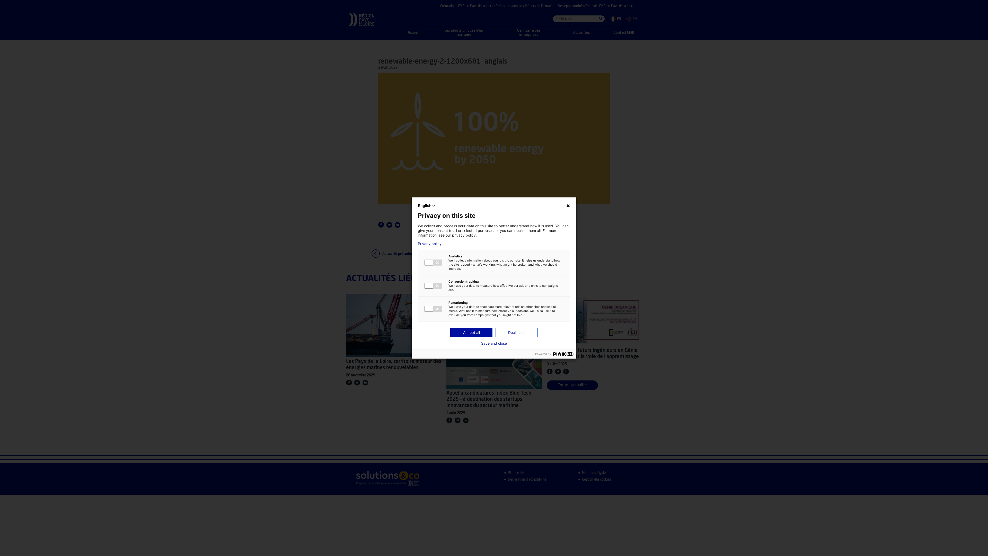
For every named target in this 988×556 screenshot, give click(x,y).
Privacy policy (430, 244)
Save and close (494, 343)
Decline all (516, 332)
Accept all (471, 332)
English (424, 205)
